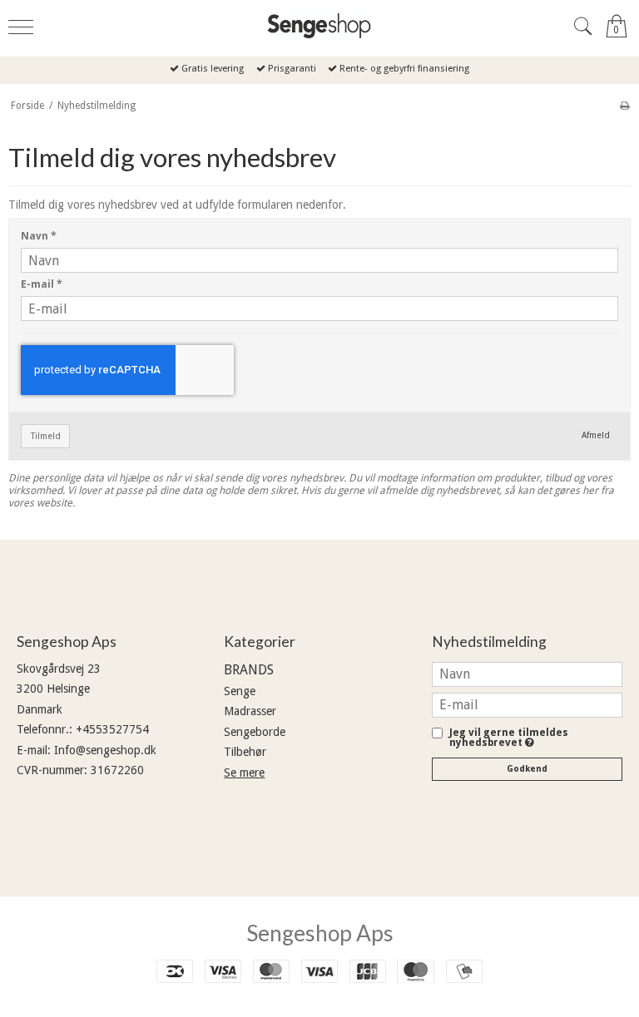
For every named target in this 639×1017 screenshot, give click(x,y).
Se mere (244, 772)
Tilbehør (245, 751)
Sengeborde (254, 731)
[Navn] (527, 673)
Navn (39, 236)
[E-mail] (527, 704)
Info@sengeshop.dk (105, 750)
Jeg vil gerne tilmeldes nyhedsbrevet (508, 738)
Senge (239, 691)
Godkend (527, 768)
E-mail (41, 284)
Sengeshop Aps (320, 933)
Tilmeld (46, 436)
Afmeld (596, 435)
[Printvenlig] (624, 105)
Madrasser (250, 711)
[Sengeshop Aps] (319, 26)
